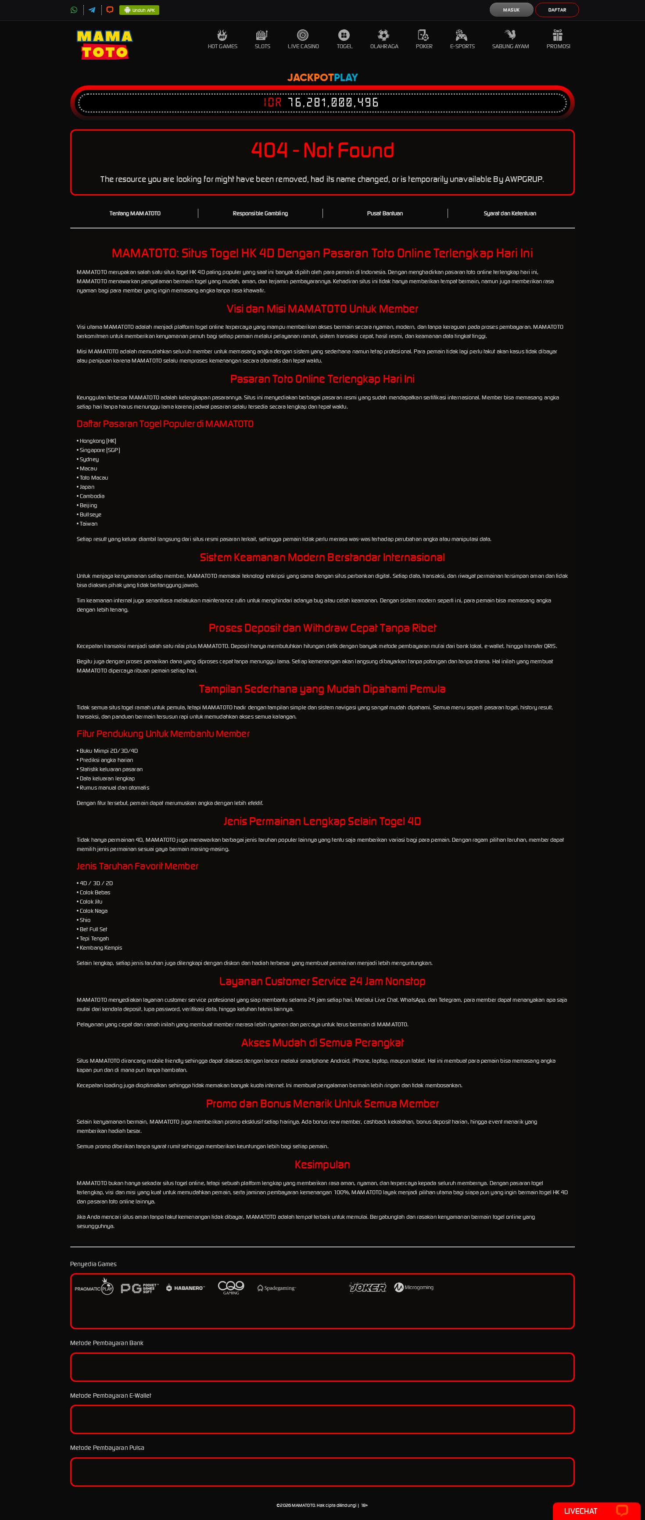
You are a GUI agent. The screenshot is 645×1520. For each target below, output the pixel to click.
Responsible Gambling (260, 213)
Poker (424, 46)
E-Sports (462, 46)
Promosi (558, 46)
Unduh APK (144, 10)
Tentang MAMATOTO (135, 213)
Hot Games (222, 46)
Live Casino (303, 46)
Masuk (511, 10)
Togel (345, 46)
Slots (263, 46)
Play (346, 78)
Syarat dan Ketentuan (510, 213)
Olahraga (384, 46)
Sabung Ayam (510, 46)
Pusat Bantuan (385, 213)
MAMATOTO (303, 1505)
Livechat (580, 1511)
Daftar (557, 10)
